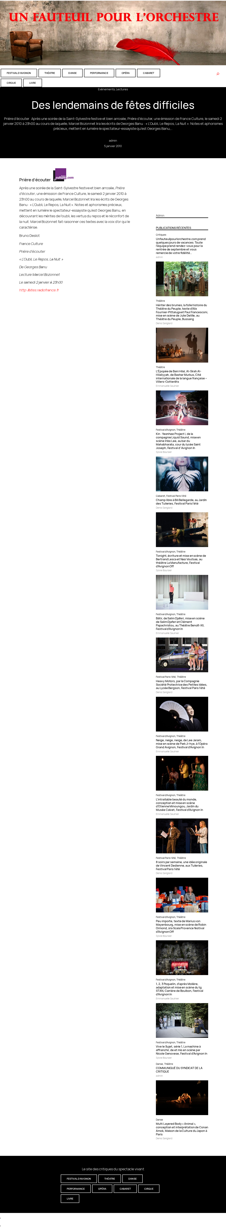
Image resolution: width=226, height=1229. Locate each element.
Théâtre (160, 300)
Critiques (161, 234)
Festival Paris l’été (176, 495)
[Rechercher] (218, 74)
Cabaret (160, 495)
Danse (159, 1064)
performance (99, 73)
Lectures (122, 89)
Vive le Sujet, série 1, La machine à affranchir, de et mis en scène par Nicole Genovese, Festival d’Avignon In (181, 1050)
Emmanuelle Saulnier (167, 385)
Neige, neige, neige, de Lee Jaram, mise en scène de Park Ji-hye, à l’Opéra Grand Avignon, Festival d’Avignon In (181, 743)
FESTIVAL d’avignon (19, 73)
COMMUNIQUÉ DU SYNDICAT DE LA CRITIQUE (179, 1069)
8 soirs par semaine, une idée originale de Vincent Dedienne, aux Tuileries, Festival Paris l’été (181, 865)
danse (72, 73)
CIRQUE (11, 82)
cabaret (148, 73)
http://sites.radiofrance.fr (39, 290)
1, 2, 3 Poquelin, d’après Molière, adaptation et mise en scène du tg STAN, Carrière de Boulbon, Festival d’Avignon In (179, 989)
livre (32, 82)
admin (113, 140)
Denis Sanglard (164, 323)
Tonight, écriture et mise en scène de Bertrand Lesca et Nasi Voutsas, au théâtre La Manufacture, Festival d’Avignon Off (181, 561)
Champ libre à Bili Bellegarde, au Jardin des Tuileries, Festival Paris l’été (181, 501)
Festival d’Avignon (165, 429)
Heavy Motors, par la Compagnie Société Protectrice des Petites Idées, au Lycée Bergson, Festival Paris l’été (181, 684)
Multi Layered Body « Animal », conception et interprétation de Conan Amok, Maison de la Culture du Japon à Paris (182, 1129)
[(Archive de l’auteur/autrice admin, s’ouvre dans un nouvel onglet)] (182, 209)
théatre (49, 73)
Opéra (126, 73)
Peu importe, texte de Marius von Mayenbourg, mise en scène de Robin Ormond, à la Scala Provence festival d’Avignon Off (181, 926)
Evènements (106, 89)
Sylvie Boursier (164, 452)
